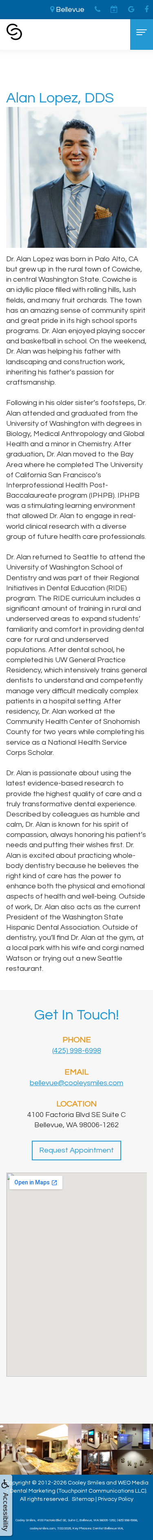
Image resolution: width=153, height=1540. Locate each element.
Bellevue (69, 9)
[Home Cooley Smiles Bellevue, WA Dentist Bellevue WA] (14, 31)
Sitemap (83, 1499)
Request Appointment (76, 1150)
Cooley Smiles (86, 1483)
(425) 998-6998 (76, 1051)
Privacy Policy (115, 1499)
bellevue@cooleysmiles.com (76, 1083)
